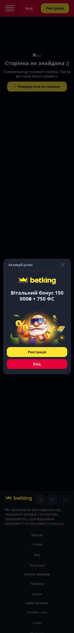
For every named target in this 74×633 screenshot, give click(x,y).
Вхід (37, 364)
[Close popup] (62, 265)
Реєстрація (37, 352)
